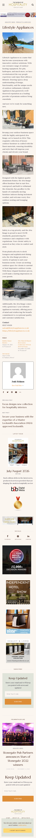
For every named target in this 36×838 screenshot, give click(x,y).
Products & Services (23, 22)
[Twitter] (7, 392)
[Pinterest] (12, 392)
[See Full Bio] (23, 385)
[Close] (32, 820)
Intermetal (5, 354)
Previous (5, 746)
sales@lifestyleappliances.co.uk (15, 328)
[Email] (16, 392)
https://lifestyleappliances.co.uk (15, 331)
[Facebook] (3, 392)
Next (30, 746)
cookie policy (22, 825)
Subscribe (18, 701)
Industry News (10, 22)
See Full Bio (17, 385)
